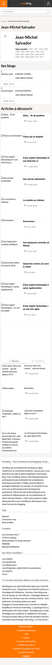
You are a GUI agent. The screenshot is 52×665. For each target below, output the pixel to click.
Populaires (39, 361)
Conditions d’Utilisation (26, 630)
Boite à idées (7, 522)
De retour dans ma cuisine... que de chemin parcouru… (34, 367)
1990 (31, 49)
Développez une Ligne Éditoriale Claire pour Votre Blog (26, 586)
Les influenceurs (9, 565)
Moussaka (29, 388)
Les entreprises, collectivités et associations (21, 568)
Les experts (7, 571)
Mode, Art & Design (11, 84)
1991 (36, 49)
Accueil (3, 21)
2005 (42, 54)
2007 (22, 57)
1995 (22, 52)
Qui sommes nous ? (10, 535)
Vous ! (5, 574)
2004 (37, 54)
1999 (42, 52)
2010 (37, 57)
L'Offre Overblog (9, 538)
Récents (15, 361)
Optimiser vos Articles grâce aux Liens (19, 601)
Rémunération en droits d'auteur (16, 541)
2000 (17, 54)
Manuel (5, 516)
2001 (22, 54)
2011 (42, 57)
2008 (27, 57)
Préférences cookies (26, 645)
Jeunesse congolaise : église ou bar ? (34, 412)
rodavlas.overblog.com (26, 74)
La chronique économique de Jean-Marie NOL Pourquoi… (35, 434)
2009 (32, 57)
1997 (32, 52)
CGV (26, 634)
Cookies (26, 638)
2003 (32, 54)
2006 (17, 57)
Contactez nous (9, 519)
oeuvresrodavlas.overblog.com (30, 90)
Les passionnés (9, 562)
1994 (17, 52)
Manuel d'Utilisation (10, 547)
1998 (37, 52)
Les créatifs (7, 559)
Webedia (6, 544)
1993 (45, 49)
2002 (27, 54)
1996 (27, 52)
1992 (41, 49)
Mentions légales (26, 627)
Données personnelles (26, 641)
